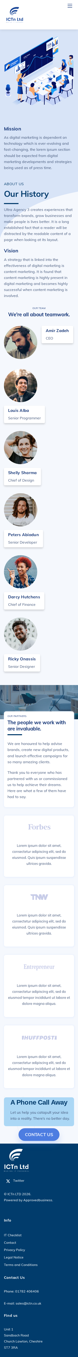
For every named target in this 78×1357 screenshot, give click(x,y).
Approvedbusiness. (38, 1200)
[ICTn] (14, 22)
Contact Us (39, 1134)
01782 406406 (27, 1291)
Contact (10, 1242)
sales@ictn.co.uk (28, 1303)
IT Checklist (13, 1235)
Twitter (18, 1180)
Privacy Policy (14, 1250)
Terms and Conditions (21, 1265)
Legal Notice (14, 1257)
